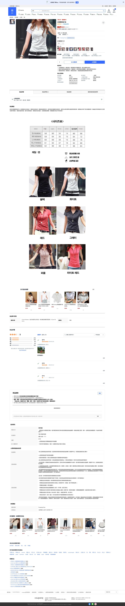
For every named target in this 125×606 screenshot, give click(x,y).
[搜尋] (104, 10)
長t (87, 552)
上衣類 (21, 17)
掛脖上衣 (94, 552)
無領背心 (65, 552)
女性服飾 (16, 17)
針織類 (29, 545)
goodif (17, 554)
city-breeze (22, 554)
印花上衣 (33, 552)
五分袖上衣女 (39, 552)
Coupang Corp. (67, 37)
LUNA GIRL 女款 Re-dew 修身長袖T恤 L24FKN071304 (21, 566)
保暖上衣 (28, 552)
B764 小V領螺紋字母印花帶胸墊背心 (18, 577)
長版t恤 (38, 554)
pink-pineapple (71, 552)
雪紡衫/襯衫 (17, 545)
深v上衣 (98, 552)
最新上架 (44, 334)
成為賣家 (114, 6)
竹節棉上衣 (108, 552)
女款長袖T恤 (13, 572)
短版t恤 (60, 552)
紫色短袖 (55, 552)
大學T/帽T (12, 545)
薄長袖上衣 (18, 552)
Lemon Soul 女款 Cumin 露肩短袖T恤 (18, 563)
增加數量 (62, 63)
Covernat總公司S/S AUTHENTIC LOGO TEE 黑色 (20, 575)
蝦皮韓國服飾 (53, 554)
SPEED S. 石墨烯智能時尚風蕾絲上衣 (18, 561)
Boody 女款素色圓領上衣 (15, 568)
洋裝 (25, 545)
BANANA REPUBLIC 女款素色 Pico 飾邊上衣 (19, 582)
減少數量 (62, 61)
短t (35, 554)
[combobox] (100, 334)
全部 (33, 10)
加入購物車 (74, 62)
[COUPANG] (39, 598)
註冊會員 (106, 6)
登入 (103, 6)
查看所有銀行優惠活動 (67, 57)
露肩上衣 (50, 552)
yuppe (42, 554)
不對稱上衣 (12, 552)
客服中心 (110, 6)
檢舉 (98, 416)
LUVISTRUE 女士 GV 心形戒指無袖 (18, 573)
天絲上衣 (31, 554)
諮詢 (100, 393)
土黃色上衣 (83, 552)
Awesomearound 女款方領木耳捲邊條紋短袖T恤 (20, 584)
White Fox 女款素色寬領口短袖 (17, 586)
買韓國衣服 (12, 554)
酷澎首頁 (11, 17)
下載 (77, 2)
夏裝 (90, 552)
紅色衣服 (47, 554)
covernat (23, 552)
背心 (22, 545)
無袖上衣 (77, 552)
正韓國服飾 (45, 552)
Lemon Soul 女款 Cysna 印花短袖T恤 (18, 579)
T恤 (24, 17)
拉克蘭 (26, 554)
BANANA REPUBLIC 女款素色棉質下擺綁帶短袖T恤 (21, 570)
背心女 (103, 552)
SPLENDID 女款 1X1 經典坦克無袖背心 (18, 581)
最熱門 (39, 334)
